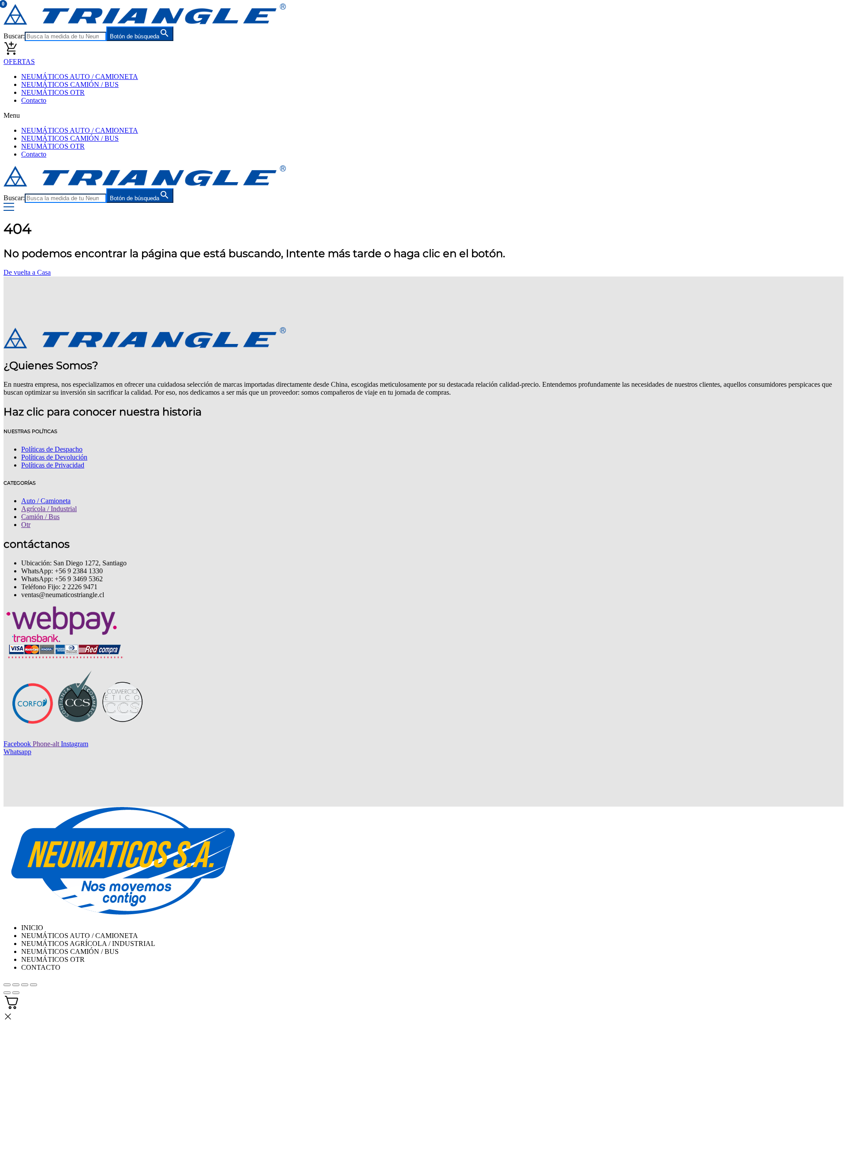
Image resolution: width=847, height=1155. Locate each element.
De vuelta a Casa (27, 272)
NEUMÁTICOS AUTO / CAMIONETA (79, 76)
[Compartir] (24, 984)
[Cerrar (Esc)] (33, 984)
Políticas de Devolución (54, 457)
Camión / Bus (40, 516)
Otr (25, 524)
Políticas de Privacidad (52, 465)
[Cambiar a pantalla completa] (15, 984)
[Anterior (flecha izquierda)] (7, 992)
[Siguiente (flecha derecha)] (15, 992)
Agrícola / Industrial (49, 508)
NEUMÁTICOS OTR (53, 92)
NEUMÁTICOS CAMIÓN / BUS (70, 84)
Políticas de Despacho (51, 449)
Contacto (33, 100)
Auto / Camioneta (46, 501)
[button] (423, 116)
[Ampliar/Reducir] (7, 984)
